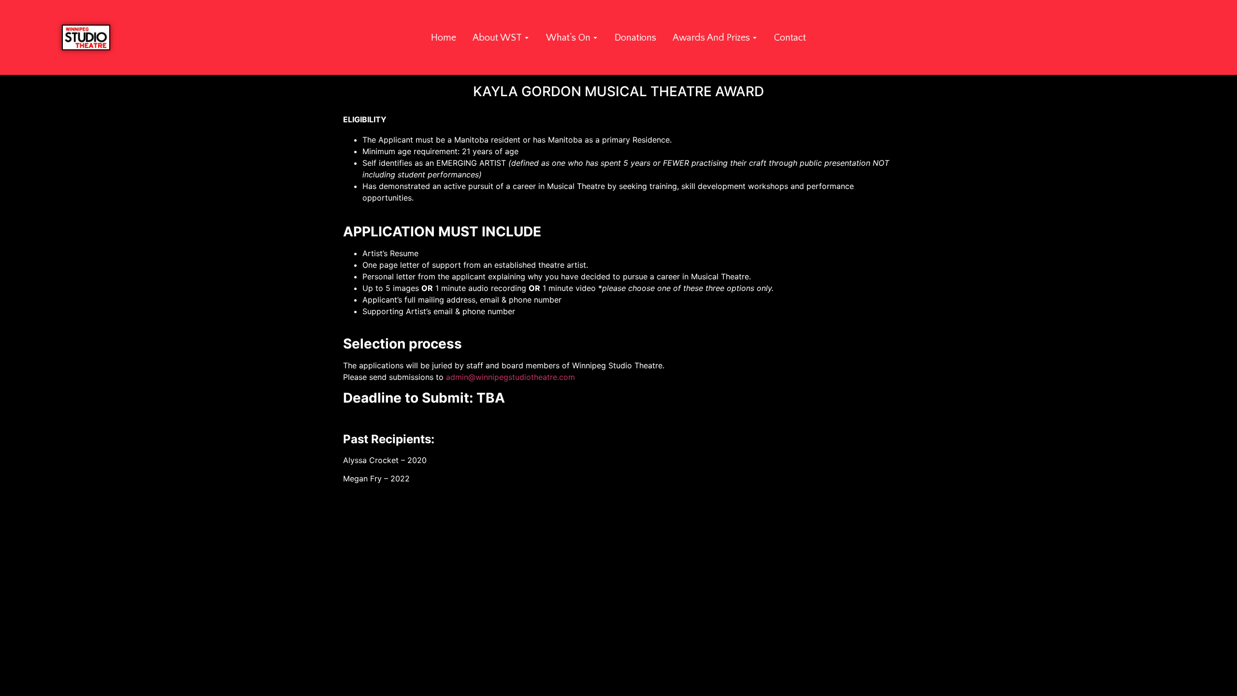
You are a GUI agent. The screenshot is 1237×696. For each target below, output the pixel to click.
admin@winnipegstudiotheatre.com (510, 377)
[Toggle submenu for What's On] (594, 38)
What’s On (568, 37)
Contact (790, 37)
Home (443, 37)
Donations (635, 37)
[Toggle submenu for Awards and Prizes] (754, 38)
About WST (497, 37)
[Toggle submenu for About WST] (526, 38)
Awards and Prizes (711, 37)
